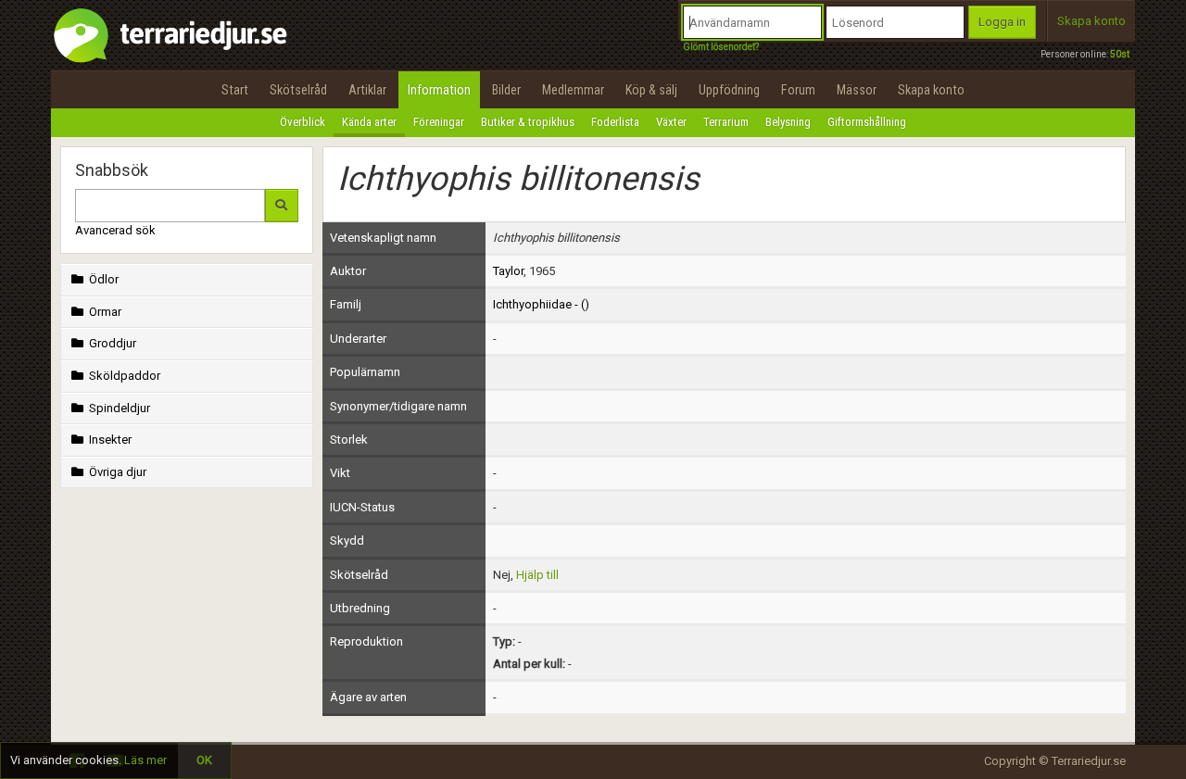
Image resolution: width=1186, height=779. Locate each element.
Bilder (506, 89)
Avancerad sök (115, 230)
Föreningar (438, 122)
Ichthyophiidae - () (541, 304)
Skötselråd (298, 89)
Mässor (857, 89)
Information (439, 89)
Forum (798, 89)
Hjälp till (537, 575)
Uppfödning (729, 89)
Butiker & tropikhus (527, 122)
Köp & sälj (651, 89)
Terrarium (726, 122)
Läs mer (145, 760)
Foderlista (615, 122)
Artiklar (367, 89)
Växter (671, 122)
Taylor (508, 271)
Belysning (788, 122)
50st (1119, 54)
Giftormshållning (866, 122)
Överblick (302, 122)
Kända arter (369, 122)
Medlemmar (573, 89)
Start (234, 89)
